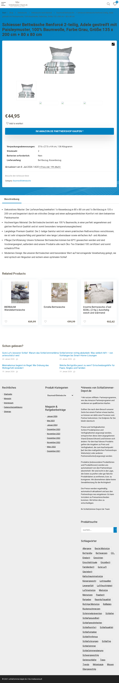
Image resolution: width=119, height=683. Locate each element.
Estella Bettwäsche (54, 306)
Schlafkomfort (89, 627)
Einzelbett (105, 562)
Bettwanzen (101, 553)
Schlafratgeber (90, 632)
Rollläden (107, 604)
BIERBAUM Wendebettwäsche (14, 308)
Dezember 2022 (53, 438)
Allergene (87, 548)
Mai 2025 (51, 421)
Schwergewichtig (91, 655)
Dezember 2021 (53, 451)
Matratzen (88, 595)
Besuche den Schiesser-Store (17, 176)
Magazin (7, 398)
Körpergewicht (89, 581)
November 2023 (53, 434)
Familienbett (88, 567)
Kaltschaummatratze (93, 576)
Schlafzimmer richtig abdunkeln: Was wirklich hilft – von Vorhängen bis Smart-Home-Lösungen (86, 354)
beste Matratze (102, 548)
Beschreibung (11, 199)
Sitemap (7, 411)
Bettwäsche (22, 13)
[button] (113, 44)
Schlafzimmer (89, 646)
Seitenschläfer (90, 660)
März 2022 (51, 447)
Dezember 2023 (53, 429)
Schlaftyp (106, 641)
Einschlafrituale (90, 562)
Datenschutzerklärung (13, 407)
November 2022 (53, 442)
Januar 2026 (52, 416)
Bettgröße (87, 553)
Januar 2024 (52, 425)
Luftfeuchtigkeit (104, 585)
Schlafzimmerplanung (93, 650)
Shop (11, 13)
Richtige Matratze (91, 604)
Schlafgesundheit (91, 618)
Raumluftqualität (103, 599)
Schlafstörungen (90, 641)
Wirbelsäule (98, 664)
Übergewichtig (89, 669)
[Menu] (3, 4)
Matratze (103, 590)
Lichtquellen (105, 581)
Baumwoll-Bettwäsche (65, 13)
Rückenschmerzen (91, 609)
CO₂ (113, 553)
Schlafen (110, 613)
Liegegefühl (88, 585)
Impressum (8, 403)
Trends (86, 664)
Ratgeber (87, 599)
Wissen (110, 664)
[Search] (108, 4)
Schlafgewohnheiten (92, 623)
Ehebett (86, 558)
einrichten (98, 558)
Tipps (102, 660)
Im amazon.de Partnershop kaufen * (59, 131)
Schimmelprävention (92, 613)
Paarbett (100, 595)
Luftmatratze (89, 590)
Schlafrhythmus (90, 636)
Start (4, 13)
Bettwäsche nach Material (41, 13)
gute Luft (102, 567)
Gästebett (87, 571)
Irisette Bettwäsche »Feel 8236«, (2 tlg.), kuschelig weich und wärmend (97, 309)
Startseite (8, 394)
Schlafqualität (106, 627)
